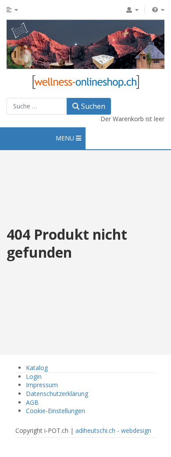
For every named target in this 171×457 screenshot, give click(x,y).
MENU (66, 138)
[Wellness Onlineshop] (85, 81)
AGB (32, 402)
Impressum (42, 385)
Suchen (92, 106)
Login (34, 376)
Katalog (37, 367)
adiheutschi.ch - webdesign (113, 430)
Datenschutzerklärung (57, 393)
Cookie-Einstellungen (55, 411)
